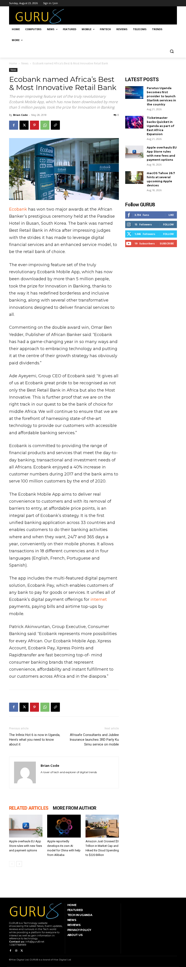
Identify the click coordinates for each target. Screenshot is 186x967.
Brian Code (20, 115)
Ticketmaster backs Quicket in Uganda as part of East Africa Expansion (160, 126)
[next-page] (19, 864)
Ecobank (18, 209)
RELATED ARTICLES (28, 808)
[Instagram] (16, 950)
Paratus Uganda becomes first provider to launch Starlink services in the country (161, 96)
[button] (171, 51)
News (24, 63)
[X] (24, 125)
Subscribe (167, 243)
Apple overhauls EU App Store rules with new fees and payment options (25, 846)
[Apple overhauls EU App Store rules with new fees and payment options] (25, 826)
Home (13, 63)
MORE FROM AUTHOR (74, 808)
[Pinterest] (34, 125)
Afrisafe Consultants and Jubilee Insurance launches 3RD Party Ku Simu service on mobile (94, 739)
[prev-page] (12, 864)
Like (171, 215)
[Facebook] (13, 125)
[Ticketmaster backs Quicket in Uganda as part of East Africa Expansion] (134, 122)
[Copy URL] (55, 125)
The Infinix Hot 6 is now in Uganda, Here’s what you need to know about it (34, 739)
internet (99, 599)
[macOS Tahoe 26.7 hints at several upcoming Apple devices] (134, 177)
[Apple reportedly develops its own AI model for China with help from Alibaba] (64, 826)
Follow (168, 224)
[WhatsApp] (44, 125)
